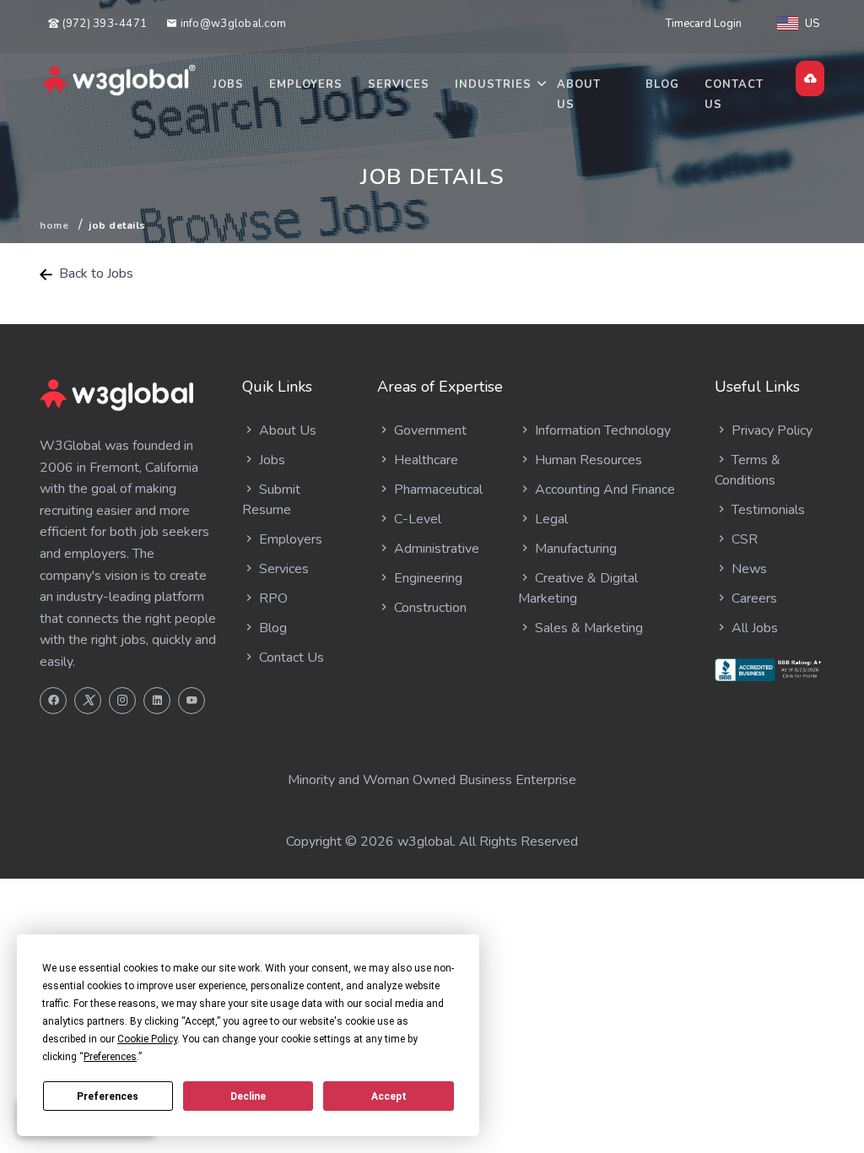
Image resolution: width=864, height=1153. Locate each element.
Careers (752, 598)
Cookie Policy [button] (147, 1039)
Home (54, 225)
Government (429, 430)
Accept (389, 1096)
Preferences (107, 1096)
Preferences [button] (110, 1057)
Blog (662, 84)
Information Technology (601, 430)
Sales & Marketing (587, 628)
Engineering (426, 578)
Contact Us (734, 94)
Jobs (228, 84)
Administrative (435, 548)
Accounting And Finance (603, 489)
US (812, 23)
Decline (248, 1096)
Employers (306, 84)
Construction (429, 607)
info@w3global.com (231, 23)
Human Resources (587, 460)
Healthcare (424, 460)
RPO (272, 598)
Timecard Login (704, 23)
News (747, 569)
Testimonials (766, 510)
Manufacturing (574, 548)
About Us (579, 94)
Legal (550, 519)
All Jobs (753, 628)
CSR (743, 539)
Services (398, 84)
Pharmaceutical (437, 489)
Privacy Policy (770, 430)
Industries (493, 84)
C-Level (416, 519)
